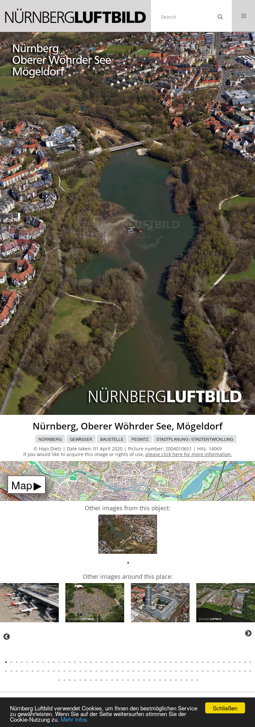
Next (248, 633)
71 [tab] (128, 671)
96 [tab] (64, 680)
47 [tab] (250, 662)
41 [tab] (218, 662)
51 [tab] (22, 671)
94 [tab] (250, 671)
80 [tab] (176, 671)
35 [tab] (186, 662)
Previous (6, 636)
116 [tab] (170, 680)
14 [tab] (75, 662)
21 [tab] (112, 662)
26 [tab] (138, 662)
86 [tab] (208, 671)
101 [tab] (91, 680)
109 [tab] (133, 680)
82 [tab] (186, 671)
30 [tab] (160, 662)
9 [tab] (48, 662)
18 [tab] (96, 662)
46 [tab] (245, 662)
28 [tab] (149, 662)
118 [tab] (181, 680)
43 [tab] (229, 662)
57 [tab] (53, 671)
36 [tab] (192, 662)
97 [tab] (69, 680)
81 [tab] (181, 671)
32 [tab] (170, 662)
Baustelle (112, 439)
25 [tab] (133, 662)
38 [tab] (202, 662)
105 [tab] (112, 680)
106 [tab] (117, 680)
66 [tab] (101, 671)
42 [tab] (223, 662)
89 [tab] (223, 671)
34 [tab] (181, 662)
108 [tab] (128, 680)
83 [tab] (192, 671)
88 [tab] (218, 671)
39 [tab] (208, 662)
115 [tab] (165, 680)
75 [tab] (149, 671)
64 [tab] (91, 671)
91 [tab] (234, 671)
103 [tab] (101, 680)
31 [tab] (165, 662)
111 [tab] (144, 680)
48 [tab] (6, 671)
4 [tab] (22, 662)
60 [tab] (69, 671)
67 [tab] (107, 671)
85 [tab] (202, 671)
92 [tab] (239, 671)
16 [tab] (85, 662)
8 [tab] (43, 662)
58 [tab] (59, 671)
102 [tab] (96, 680)
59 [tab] (64, 671)
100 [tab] (85, 680)
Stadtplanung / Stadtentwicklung (194, 439)
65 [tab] (96, 671)
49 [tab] (11, 671)
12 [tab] (64, 662)
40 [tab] (213, 662)
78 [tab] (165, 671)
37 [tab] (197, 662)
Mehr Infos (74, 719)
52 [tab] (27, 671)
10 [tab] (53, 662)
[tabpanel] (127, 535)
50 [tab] (16, 671)
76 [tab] (154, 671)
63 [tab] (85, 671)
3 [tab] (16, 662)
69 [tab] (117, 671)
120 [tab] (192, 680)
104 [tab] (107, 680)
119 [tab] (186, 680)
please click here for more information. (188, 454)
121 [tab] (197, 680)
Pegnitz (139, 439)
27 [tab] (144, 662)
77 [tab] (160, 671)
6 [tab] (32, 662)
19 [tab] (101, 662)
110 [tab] (138, 680)
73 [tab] (138, 671)
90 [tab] (229, 671)
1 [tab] (128, 562)
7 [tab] (38, 662)
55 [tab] (43, 671)
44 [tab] (234, 662)
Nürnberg (50, 439)
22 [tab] (117, 662)
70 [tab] (123, 671)
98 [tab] (75, 680)
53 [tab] (32, 671)
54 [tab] (38, 671)
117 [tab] (176, 680)
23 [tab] (123, 662)
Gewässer (81, 439)
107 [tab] (123, 680)
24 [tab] (128, 662)
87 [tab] (213, 671)
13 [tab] (69, 662)
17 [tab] (91, 662)
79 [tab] (170, 671)
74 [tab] (144, 671)
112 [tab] (149, 680)
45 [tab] (239, 662)
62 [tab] (80, 671)
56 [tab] (48, 671)
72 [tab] (133, 671)
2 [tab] (11, 662)
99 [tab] (80, 680)
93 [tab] (245, 671)
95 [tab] (59, 680)
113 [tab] (154, 680)
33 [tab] (176, 662)
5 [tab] (27, 662)
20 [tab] (107, 662)
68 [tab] (112, 671)
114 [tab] (160, 680)
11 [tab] (59, 662)
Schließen (225, 708)
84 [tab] (197, 671)
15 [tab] (80, 662)
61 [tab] (75, 671)
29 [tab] (154, 662)
